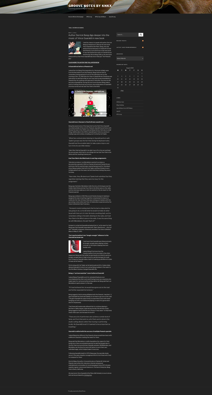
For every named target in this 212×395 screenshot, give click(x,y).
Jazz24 (118, 111)
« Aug (121, 90)
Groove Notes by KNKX (90, 6)
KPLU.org (89, 16)
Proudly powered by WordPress (76, 391)
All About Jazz (120, 102)
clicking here (88, 375)
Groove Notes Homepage (75, 16)
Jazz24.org (112, 16)
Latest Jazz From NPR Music (126, 47)
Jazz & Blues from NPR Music (125, 108)
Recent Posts (121, 40)
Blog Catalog (120, 105)
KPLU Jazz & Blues (100, 16)
